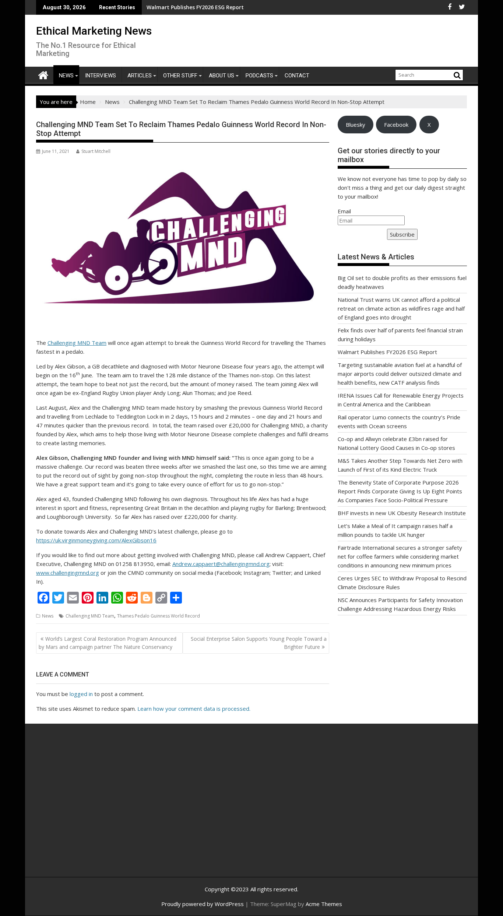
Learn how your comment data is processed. (193, 708)
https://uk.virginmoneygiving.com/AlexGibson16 (96, 540)
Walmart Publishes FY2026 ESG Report (171, 7)
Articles (139, 75)
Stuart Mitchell (95, 151)
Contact (297, 75)
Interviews (100, 75)
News (66, 75)
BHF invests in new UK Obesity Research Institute (402, 513)
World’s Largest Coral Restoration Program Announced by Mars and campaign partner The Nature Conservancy (107, 642)
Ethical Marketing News (94, 30)
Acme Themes (324, 904)
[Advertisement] (106, 808)
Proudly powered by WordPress (202, 904)
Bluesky (355, 124)
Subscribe (402, 234)
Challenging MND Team (77, 342)
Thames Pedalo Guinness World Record (158, 616)
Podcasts (259, 75)
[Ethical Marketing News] (43, 74)
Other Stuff (180, 75)
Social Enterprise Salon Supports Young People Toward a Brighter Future (259, 642)
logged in (81, 694)
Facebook (396, 124)
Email (344, 211)
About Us (221, 75)
